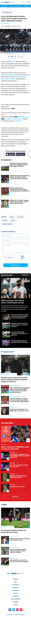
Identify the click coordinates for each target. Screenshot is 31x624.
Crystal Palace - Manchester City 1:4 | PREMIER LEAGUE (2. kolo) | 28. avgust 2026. (20, 456)
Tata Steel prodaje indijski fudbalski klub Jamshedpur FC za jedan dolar (19, 333)
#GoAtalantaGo (25, 117)
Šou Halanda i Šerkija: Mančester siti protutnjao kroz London (13, 531)
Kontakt (15, 604)
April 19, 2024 (16, 121)
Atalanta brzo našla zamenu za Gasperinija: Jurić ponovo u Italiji (19, 410)
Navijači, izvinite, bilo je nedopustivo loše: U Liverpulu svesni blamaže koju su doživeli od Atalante (19, 189)
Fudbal (12, 217)
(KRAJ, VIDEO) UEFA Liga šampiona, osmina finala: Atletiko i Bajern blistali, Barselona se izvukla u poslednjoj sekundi (20, 390)
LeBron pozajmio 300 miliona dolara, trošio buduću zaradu (12, 301)
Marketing (15, 602)
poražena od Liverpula (7, 75)
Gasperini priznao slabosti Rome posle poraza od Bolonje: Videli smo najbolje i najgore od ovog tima (14, 380)
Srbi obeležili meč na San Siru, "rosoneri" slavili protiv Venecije (19, 560)
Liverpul (13, 220)
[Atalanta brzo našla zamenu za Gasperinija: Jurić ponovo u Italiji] (5, 411)
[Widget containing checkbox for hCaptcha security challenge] (14, 257)
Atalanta (4, 220)
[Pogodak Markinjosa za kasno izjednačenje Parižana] (5, 477)
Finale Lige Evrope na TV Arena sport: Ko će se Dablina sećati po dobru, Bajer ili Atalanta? (19, 165)
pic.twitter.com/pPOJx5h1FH (12, 119)
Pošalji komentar (15, 265)
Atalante (13, 61)
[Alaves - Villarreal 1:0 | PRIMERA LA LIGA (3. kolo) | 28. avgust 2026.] (15, 434)
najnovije (15, 579)
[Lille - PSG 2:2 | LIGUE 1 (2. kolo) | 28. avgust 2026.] (5, 467)
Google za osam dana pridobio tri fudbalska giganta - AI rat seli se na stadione (19, 325)
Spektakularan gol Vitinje (17, 486)
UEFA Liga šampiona (15, 386)
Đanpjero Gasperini (7, 224)
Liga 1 (11, 536)
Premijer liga (5, 527)
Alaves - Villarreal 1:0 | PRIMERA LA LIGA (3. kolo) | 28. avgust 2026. (15, 448)
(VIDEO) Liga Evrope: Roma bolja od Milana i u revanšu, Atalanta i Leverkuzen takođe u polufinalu (19, 177)
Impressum (15, 587)
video (15, 582)
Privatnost (15, 596)
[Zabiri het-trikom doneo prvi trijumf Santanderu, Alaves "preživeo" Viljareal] (5, 551)
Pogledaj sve (25, 275)
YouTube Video (7, 423)
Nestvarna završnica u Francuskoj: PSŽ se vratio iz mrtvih (19, 539)
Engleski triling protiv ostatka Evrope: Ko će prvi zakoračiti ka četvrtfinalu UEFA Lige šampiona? (19, 400)
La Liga (12, 547)
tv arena (9, 614)
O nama (15, 593)
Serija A (12, 407)
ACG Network (15, 590)
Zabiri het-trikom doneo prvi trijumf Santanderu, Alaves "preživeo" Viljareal (18, 551)
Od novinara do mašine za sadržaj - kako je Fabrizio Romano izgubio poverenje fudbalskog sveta (20, 316)
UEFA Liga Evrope (7, 12)
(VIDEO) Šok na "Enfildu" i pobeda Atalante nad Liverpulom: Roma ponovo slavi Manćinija (19, 202)
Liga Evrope (20, 217)
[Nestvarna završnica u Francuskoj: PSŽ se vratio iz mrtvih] (5, 540)
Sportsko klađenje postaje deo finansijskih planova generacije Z (19, 341)
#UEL (18, 117)
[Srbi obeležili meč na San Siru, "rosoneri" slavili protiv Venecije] (5, 562)
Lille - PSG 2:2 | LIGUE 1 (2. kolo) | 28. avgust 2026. (19, 465)
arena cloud (15, 584)
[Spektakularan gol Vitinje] (5, 488)
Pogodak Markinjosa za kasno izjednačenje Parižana (18, 476)
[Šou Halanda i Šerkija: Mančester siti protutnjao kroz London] (15, 518)
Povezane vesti (6, 160)
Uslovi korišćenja (15, 599)
